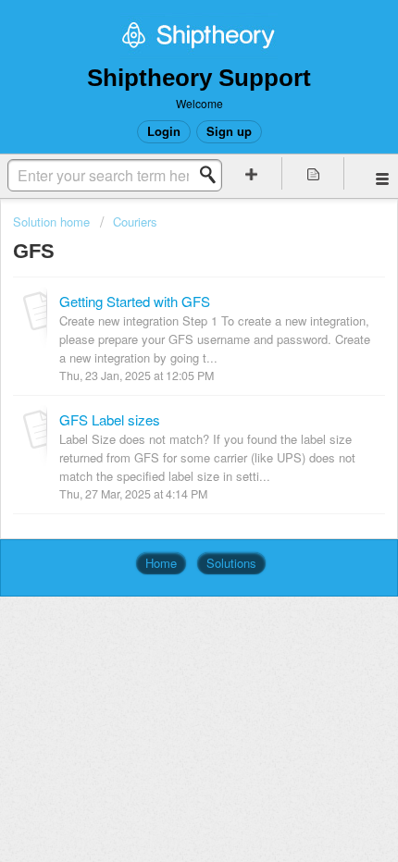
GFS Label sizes (109, 419)
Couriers (135, 221)
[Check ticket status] (313, 173)
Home (161, 563)
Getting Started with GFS (134, 301)
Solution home (53, 221)
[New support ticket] (251, 173)
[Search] (213, 175)
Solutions (231, 563)
